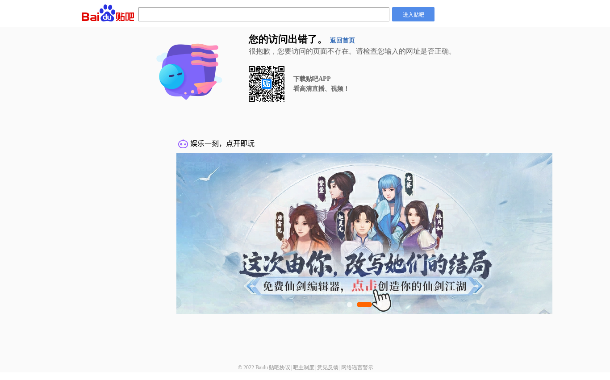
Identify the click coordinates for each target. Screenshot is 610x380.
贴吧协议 (279, 367)
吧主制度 (303, 367)
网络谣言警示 (357, 367)
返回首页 (342, 40)
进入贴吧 (413, 14)
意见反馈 (327, 367)
